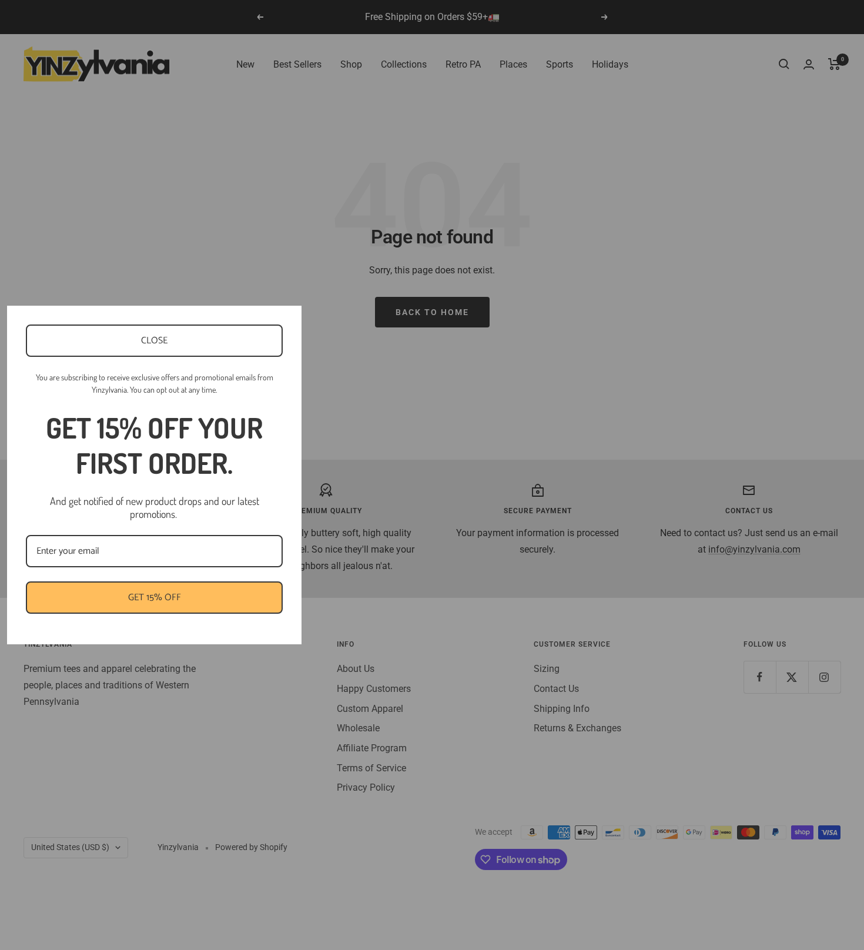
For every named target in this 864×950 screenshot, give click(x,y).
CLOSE (154, 341)
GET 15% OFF (154, 598)
